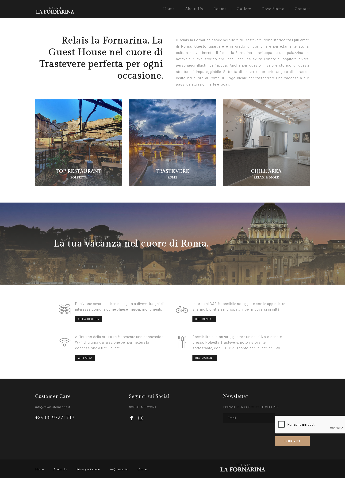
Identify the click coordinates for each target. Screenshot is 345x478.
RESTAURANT (204, 357)
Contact (302, 9)
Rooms (219, 9)
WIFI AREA (85, 357)
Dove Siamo (272, 9)
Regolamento (118, 469)
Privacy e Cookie (88, 469)
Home (169, 9)
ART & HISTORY (89, 319)
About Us (194, 9)
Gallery (244, 9)
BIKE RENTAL (204, 319)
